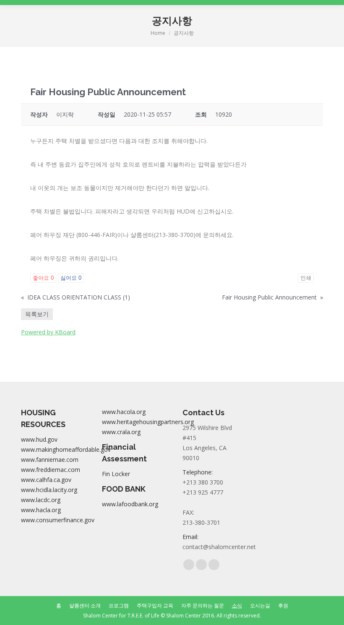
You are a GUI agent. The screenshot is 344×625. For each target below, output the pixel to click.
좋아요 (43, 278)
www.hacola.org (124, 412)
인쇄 (305, 278)
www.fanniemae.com (49, 460)
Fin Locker (116, 474)
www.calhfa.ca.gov (46, 480)
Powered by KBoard (48, 332)
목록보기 (37, 314)
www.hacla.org (41, 510)
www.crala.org (121, 432)
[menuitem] (58, 606)
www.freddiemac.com (50, 470)
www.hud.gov (39, 439)
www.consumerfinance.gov (57, 520)
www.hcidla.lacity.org (49, 490)
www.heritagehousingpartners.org (148, 422)
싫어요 (70, 278)
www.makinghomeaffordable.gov (66, 449)
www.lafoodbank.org (130, 504)
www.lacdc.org (40, 500)
